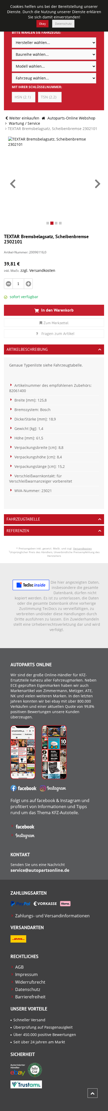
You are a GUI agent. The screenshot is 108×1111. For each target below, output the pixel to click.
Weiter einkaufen (24, 118)
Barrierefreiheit (30, 997)
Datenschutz (63, 24)
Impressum (26, 974)
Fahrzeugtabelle (23, 519)
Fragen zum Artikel (57, 333)
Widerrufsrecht (30, 982)
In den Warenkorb (57, 310)
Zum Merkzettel (56, 323)
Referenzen (18, 530)
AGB (19, 967)
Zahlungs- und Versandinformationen (52, 916)
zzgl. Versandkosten (37, 270)
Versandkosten (82, 548)
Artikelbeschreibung (27, 349)
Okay (42, 24)
